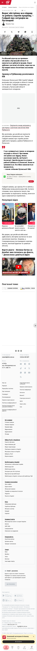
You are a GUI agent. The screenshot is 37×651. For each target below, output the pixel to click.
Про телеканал (6, 391)
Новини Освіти (10, 519)
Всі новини (8, 420)
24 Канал (4, 7)
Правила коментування (26, 386)
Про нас (4, 382)
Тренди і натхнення (10, 544)
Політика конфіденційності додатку (9, 410)
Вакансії (22, 395)
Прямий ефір (8, 427)
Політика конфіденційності (9, 402)
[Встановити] (18, 639)
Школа (7, 524)
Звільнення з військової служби (14, 464)
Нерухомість (9, 537)
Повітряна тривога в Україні (13, 449)
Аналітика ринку (9, 539)
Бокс (6, 552)
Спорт (7, 549)
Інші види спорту (10, 561)
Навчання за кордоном (11, 531)
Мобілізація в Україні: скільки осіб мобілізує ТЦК (19, 476)
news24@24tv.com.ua (8, 357)
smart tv (7, 600)
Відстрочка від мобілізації (12, 474)
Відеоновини (8, 429)
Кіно (6, 502)
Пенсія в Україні (9, 496)
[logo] (8, 2)
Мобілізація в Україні (12, 462)
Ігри (21, 406)
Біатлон (7, 559)
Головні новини (9, 422)
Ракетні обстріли (9, 442)
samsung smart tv (19, 600)
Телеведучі (5, 394)
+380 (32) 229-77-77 (12, 624)
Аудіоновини (8, 431)
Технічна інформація (25, 389)
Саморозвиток (9, 528)
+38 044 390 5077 (24, 357)
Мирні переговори (10, 447)
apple (19, 595)
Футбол (7, 554)
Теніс (6, 556)
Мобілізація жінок (10, 469)
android (7, 595)
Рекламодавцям (6, 397)
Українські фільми (10, 506)
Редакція (4, 385)
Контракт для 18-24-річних (12, 471)
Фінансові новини (10, 489)
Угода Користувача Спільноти (25, 383)
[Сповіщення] (35, 2)
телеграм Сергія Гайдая (16, 27)
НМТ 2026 (7, 526)
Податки (7, 493)
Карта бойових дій (10, 444)
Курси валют (8, 486)
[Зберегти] (32, 31)
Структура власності (25, 398)
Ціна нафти (8, 484)
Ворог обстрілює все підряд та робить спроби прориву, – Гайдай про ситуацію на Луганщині (26, 7)
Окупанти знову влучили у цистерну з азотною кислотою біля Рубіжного (16, 127)
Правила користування (8, 400)
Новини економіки (11, 482)
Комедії (7, 511)
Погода (7, 434)
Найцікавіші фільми (10, 504)
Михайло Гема (10, 24)
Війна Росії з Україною (12, 440)
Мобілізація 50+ (9, 466)
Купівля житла (9, 541)
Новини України (12, 7)
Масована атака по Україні (12, 451)
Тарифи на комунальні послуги (14, 491)
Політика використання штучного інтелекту (8, 406)
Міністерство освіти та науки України (15, 521)
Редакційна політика (7, 388)
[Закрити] (33, 636)
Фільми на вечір (9, 509)
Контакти (22, 392)
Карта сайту (23, 404)
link (21, 363)
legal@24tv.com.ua (22, 626)
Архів (21, 401)
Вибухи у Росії (9, 454)
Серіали (7, 513)
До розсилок (11, 584)
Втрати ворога (9, 456)
